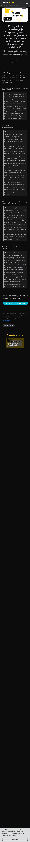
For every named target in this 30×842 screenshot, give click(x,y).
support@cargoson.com (7, 320)
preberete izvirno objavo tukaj (12, 315)
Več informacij (12, 833)
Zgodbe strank (8, 325)
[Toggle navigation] (27, 3)
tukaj (18, 835)
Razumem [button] (15, 839)
